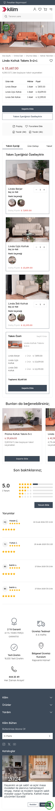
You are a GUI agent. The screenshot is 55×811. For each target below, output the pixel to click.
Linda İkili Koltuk (18, 303)
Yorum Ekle (43, 505)
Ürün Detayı (32, 146)
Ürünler (6, 704)
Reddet (33, 805)
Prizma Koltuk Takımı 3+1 (18, 434)
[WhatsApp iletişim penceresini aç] (49, 805)
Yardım (6, 712)
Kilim (5, 697)
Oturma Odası (31, 56)
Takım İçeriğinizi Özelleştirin (27, 116)
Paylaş (19, 126)
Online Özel (18, 56)
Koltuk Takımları (46, 56)
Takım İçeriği (12, 146)
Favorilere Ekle (35, 126)
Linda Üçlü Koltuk (18, 246)
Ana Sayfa (6, 56)
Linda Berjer (15, 188)
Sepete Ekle (28, 109)
